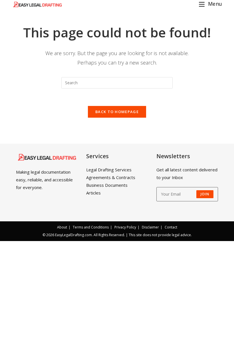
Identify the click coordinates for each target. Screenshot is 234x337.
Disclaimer (150, 227)
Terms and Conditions (91, 227)
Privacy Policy (125, 227)
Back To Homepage (117, 111)
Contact (171, 227)
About (62, 227)
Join (205, 194)
